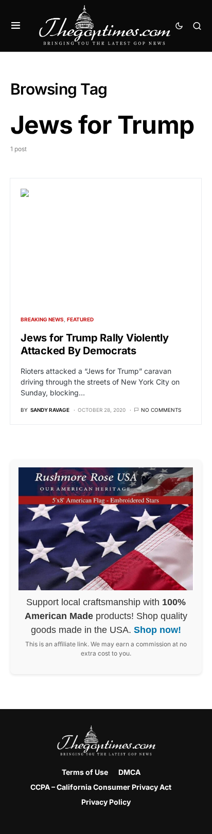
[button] (15, 26)
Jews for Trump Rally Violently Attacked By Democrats (95, 344)
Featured (80, 319)
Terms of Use (85, 772)
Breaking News (42, 319)
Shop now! (157, 630)
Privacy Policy (106, 801)
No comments (161, 410)
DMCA (129, 772)
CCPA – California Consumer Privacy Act (100, 787)
